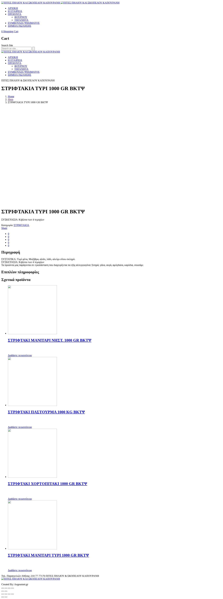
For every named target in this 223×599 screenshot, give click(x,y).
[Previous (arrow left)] (2, 597)
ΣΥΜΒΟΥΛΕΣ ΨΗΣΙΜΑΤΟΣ (24, 23)
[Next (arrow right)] (6, 597)
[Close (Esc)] (2, 594)
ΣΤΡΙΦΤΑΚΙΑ (21, 225)
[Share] (6, 594)
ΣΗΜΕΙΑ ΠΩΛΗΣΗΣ (19, 26)
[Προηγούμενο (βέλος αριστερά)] (2, 591)
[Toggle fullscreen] (9, 594)
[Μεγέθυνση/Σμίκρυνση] (12, 588)
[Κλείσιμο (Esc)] (2, 588)
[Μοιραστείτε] (6, 588)
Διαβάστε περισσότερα (20, 355)
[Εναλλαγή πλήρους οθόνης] (9, 588)
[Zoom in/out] (12, 594)
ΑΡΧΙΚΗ (13, 8)
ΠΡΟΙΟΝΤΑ (14, 14)
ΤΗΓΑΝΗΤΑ (21, 20)
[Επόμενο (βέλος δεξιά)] (6, 591)
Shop (10, 99)
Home (11, 96)
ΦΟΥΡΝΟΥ (20, 17)
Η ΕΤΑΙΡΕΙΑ (15, 11)
